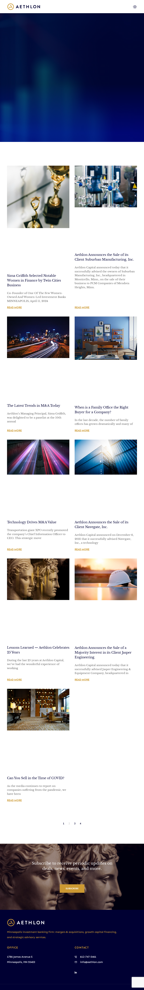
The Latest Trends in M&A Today (33, 406)
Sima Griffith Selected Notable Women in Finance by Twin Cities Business (34, 280)
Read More (14, 307)
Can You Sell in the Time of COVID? (35, 778)
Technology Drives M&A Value (31, 522)
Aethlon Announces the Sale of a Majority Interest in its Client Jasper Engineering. (103, 652)
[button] (72, 888)
